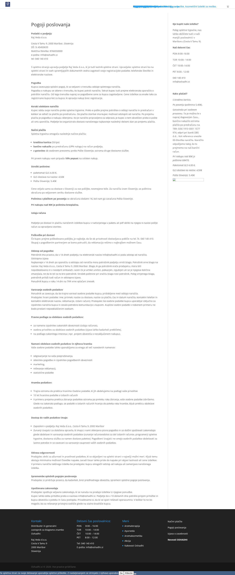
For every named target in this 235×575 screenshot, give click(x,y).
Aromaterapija (132, 525)
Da (121, 573)
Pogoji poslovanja (177, 527)
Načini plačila (175, 521)
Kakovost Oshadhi (134, 545)
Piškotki (129, 573)
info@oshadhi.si (181, 81)
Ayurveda (130, 530)
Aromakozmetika (133, 535)
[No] (135, 573)
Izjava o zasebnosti (178, 533)
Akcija (128, 540)
